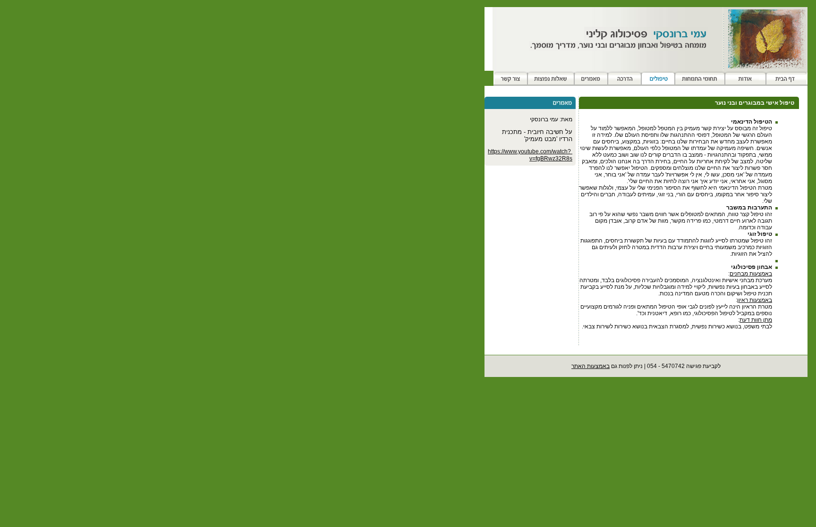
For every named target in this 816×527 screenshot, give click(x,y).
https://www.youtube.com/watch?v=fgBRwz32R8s (530, 155)
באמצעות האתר (590, 366)
